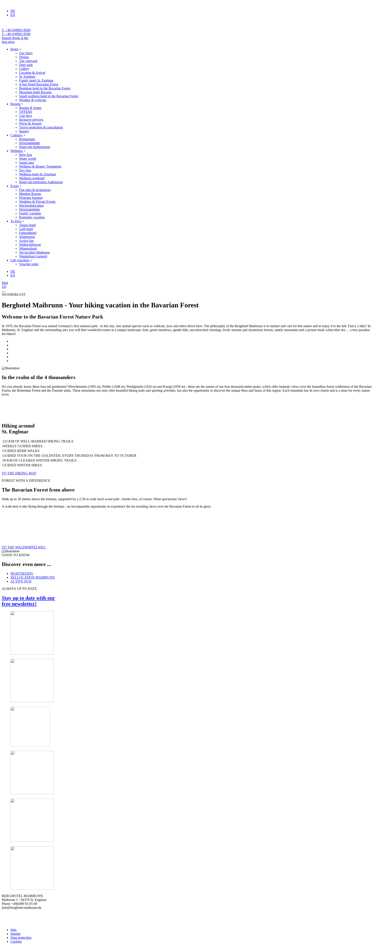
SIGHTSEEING (21, 573)
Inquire (7, 38)
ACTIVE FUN (20, 581)
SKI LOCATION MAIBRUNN (32, 577)
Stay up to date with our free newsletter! (28, 601)
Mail (5, 283)
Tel (4, 287)
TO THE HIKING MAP (19, 473)
